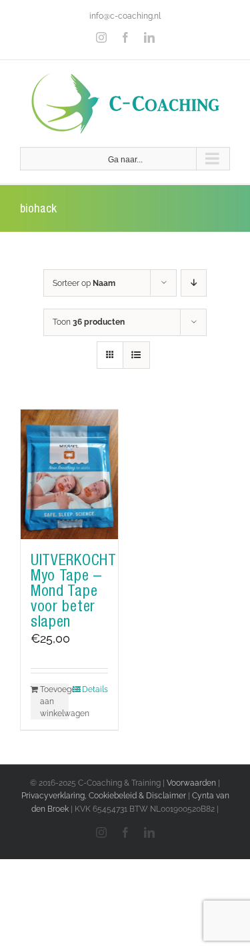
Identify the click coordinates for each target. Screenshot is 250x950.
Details (95, 689)
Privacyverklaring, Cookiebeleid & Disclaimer (103, 795)
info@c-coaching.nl (125, 16)
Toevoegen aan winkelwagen (54, 701)
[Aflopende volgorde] (194, 283)
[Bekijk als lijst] (136, 355)
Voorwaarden (191, 783)
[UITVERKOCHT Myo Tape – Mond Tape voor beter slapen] (69, 474)
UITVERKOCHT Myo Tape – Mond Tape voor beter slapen (74, 590)
